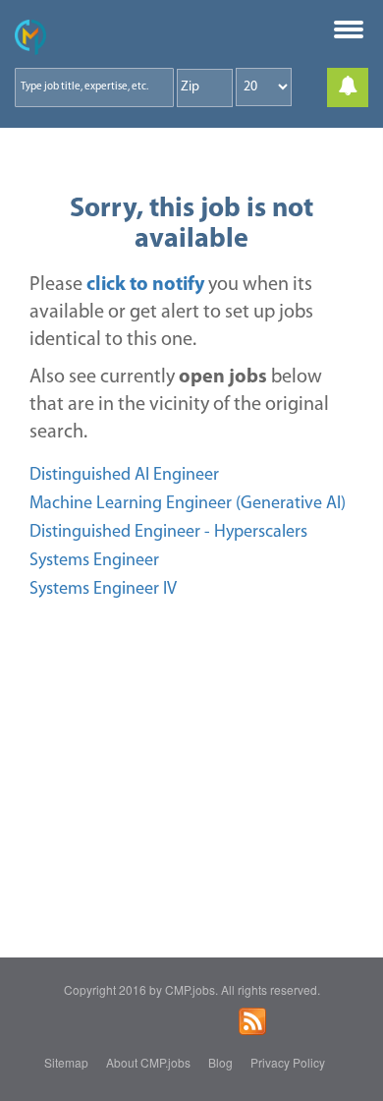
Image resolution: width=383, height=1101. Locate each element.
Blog (220, 1062)
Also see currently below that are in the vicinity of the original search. (179, 405)
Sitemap (66, 1062)
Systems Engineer (94, 561)
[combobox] (94, 87)
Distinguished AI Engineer (124, 476)
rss (252, 1021)
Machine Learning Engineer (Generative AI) (187, 504)
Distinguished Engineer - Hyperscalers (168, 533)
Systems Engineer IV (103, 590)
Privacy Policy (287, 1062)
